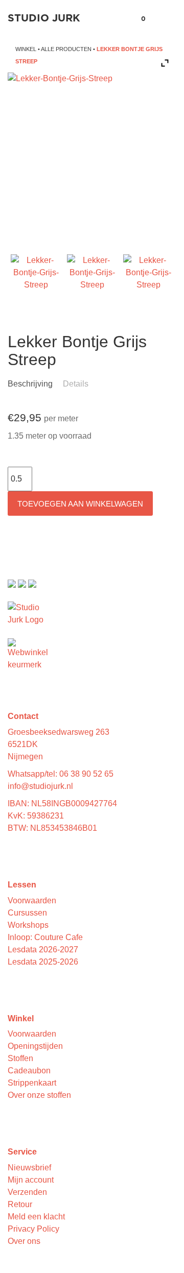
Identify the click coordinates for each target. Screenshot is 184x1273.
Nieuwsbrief (29, 1167)
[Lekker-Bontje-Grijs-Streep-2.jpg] (92, 279)
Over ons (24, 1241)
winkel (25, 49)
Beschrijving (30, 383)
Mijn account (31, 1179)
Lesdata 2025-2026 (43, 961)
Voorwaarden (32, 900)
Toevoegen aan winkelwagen (80, 503)
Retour (20, 1204)
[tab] (34, 384)
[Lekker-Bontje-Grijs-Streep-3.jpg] (148, 279)
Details (75, 383)
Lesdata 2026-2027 (43, 949)
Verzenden (27, 1192)
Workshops (28, 925)
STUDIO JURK (44, 18)
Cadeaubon (29, 1070)
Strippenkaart (32, 1082)
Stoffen (20, 1058)
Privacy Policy (33, 1228)
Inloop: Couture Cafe (45, 937)
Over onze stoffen (39, 1095)
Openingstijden (35, 1046)
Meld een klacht (36, 1216)
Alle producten (66, 49)
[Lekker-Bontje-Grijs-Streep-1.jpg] (36, 279)
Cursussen (27, 912)
